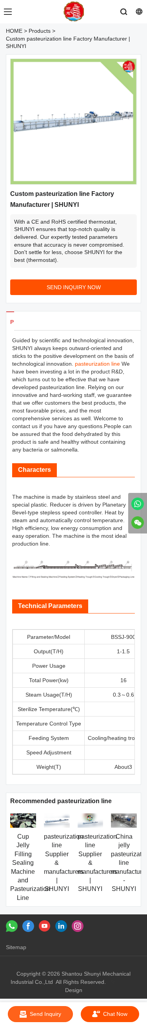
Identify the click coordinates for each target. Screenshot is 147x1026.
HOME (14, 31)
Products (40, 31)
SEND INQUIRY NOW (74, 287)
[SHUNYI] (137, 503)
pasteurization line (97, 364)
